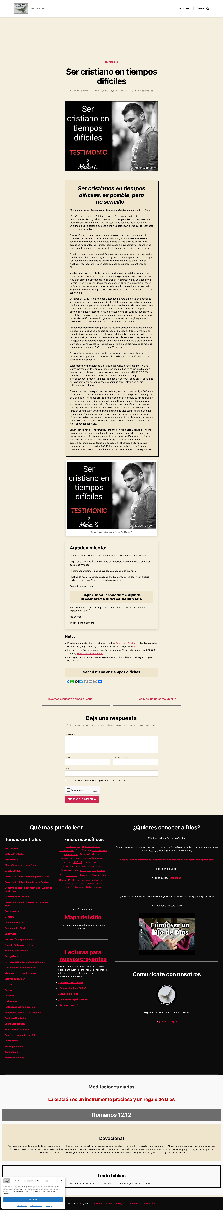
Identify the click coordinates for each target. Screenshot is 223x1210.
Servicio (82, 884)
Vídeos (99, 887)
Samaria (74, 884)
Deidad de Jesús (66, 850)
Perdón (87, 880)
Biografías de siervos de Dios (20, 865)
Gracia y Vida (82, 91)
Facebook (97, 1203)
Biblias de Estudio (14, 854)
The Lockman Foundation (90, 653)
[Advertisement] (111, 34)
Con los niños (12, 911)
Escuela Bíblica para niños (19, 945)
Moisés (89, 871)
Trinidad (74, 887)
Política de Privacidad (36, 1206)
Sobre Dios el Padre (15, 1024)
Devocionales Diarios (16, 928)
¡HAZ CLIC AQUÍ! (168, 1021)
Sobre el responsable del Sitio (20, 1035)
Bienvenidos (11, 859)
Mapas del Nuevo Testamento (93, 866)
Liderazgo (64, 866)
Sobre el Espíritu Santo (17, 1029)
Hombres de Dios (90, 858)
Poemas (9, 990)
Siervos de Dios (95, 883)
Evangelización (66, 858)
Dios (78, 850)
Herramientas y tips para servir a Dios (25, 962)
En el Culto (10, 934)
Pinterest (134, 1203)
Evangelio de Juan (90, 854)
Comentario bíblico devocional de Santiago (27, 882)
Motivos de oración (15, 979)
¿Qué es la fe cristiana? (70, 982)
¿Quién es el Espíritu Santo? (73, 999)
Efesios (86, 850)
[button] (62, 1181)
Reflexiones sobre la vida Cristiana (23, 1012)
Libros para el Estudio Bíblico (20, 967)
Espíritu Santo (71, 854)
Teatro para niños (14, 1046)
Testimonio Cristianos (127, 643)
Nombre (69, 757)
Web (67, 769)
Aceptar (33, 1200)
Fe (74, 858)
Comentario (71, 734)
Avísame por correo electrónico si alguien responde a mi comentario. (97, 780)
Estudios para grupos (16, 950)
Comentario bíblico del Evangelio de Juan (27, 876)
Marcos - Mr (69, 870)
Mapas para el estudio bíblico (20, 973)
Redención (103, 880)
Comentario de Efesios (17, 896)
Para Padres (80, 880)
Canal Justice (148, 1203)
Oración (9, 984)
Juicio (101, 863)
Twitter (109, 1203)
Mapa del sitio (83, 917)
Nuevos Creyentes (92, 875)
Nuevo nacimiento (71, 876)
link (134, 646)
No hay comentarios (144, 91)
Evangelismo (11, 956)
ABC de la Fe (11, 848)
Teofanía (66, 887)
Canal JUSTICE (13, 871)
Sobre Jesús (11, 1040)
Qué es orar (11, 1001)
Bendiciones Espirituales (92, 847)
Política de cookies (22, 1206)
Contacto (10, 917)
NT (62, 875)
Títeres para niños (14, 1057)
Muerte (94, 871)
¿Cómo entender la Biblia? (72, 988)
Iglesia (102, 858)
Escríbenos (175, 878)
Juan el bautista (90, 862)
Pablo (71, 879)
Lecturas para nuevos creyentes (83, 955)
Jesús (77, 862)
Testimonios (111, 62)
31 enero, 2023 (101, 91)
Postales (9, 995)
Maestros (74, 866)
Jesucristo (67, 862)
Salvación (65, 884)
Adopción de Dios (71, 847)
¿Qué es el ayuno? (68, 1005)
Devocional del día (14, 922)
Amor (78, 847)
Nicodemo (101, 871)
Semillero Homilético (16, 1018)
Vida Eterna (90, 887)
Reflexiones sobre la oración (20, 1007)
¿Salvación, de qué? (68, 994)
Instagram (121, 1203)
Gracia (78, 858)
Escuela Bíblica (99, 850)
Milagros (83, 871)
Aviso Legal (49, 1206)
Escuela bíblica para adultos (20, 939)
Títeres (81, 887)
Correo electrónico (122, 757)
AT (83, 846)
